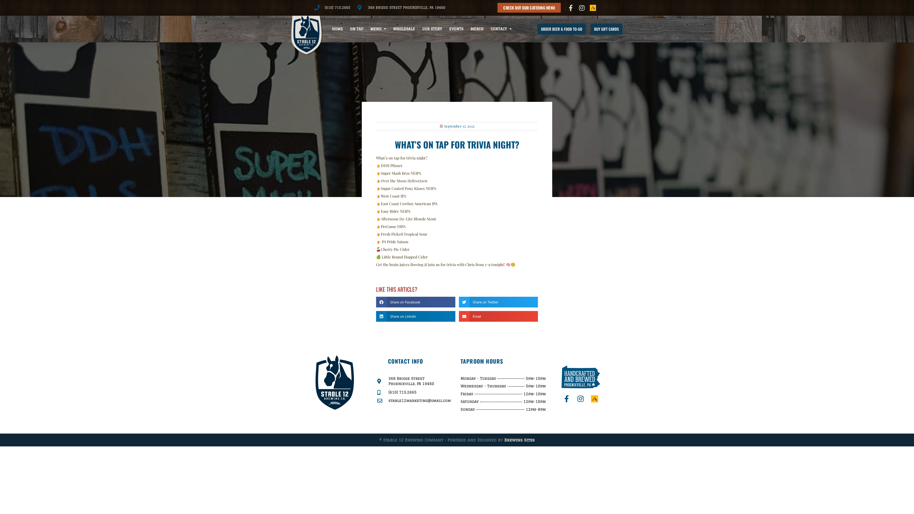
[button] (415, 302)
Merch (477, 29)
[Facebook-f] (571, 8)
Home (337, 29)
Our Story (432, 29)
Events (456, 29)
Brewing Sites (519, 440)
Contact (499, 29)
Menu (376, 29)
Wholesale (404, 29)
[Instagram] (582, 8)
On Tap (356, 29)
